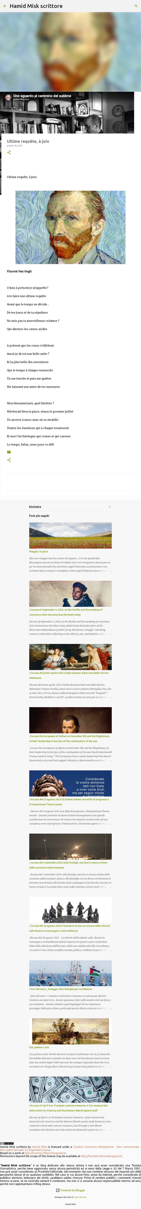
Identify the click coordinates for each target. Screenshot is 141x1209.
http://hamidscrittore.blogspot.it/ (45, 1153)
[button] (9, 152)
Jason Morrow (80, 1197)
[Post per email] (9, 453)
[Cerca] (68, 6)
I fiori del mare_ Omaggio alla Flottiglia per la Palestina (60, 989)
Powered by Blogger (72, 1190)
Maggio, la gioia (38, 551)
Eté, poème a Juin (39, 1047)
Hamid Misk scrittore (36, 6)
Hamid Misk (39, 1146)
